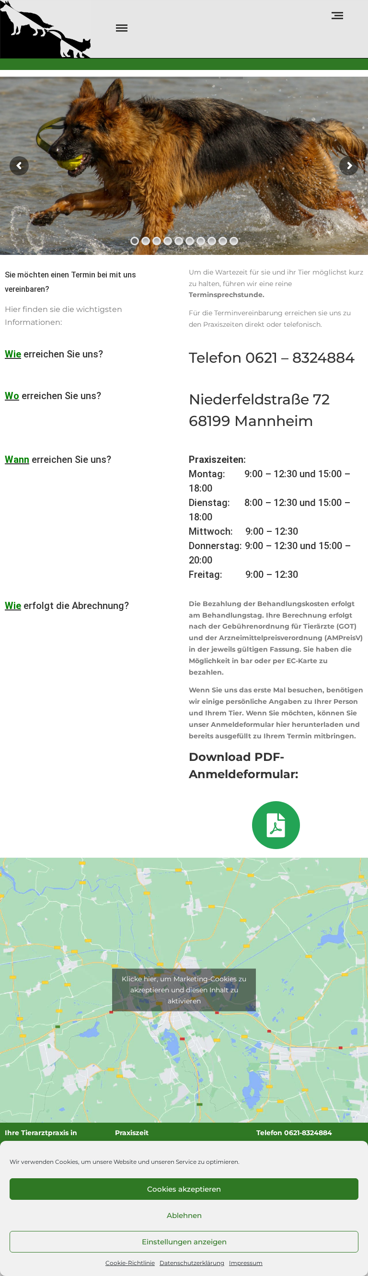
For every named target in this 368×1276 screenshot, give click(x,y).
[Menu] (120, 28)
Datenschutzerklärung (192, 1262)
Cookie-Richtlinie (130, 1262)
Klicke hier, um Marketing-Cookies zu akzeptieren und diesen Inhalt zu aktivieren (184, 990)
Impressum (246, 1262)
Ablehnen (184, 1215)
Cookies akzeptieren (184, 1189)
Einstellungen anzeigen (184, 1241)
